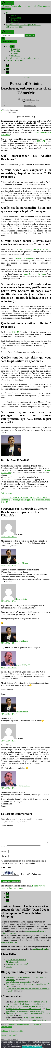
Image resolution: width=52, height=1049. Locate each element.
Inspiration (15, 22)
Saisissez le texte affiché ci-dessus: (27, 874)
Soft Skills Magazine (14, 27)
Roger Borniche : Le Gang (34, 274)
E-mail (4, 851)
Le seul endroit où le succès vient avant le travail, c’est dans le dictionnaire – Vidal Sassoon (26, 1003)
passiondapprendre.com (34, 931)
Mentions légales (12, 962)
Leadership (15, 15)
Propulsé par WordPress (10, 1035)
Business (14, 20)
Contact (9, 966)
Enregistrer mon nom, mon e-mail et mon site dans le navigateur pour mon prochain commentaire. (23, 862)
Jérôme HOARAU (31, 100)
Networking (16, 18)
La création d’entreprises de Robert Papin (33, 249)
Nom (4, 847)
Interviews (26, 77)
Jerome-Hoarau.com (9, 942)
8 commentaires (30, 106)
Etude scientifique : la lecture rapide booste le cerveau (28, 1010)
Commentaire (7, 826)
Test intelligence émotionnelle (18, 982)
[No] (43, 1047)
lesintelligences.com (9, 933)
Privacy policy (36, 1047)
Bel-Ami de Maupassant (25, 258)
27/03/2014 (29, 103)
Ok (24, 1047)
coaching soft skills (40, 949)
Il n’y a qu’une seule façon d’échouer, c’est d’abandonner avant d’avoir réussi (26, 1019)
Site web (4, 856)
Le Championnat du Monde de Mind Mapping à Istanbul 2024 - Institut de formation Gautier (25, 1007)
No (28, 1047)
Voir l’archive (7, 493)
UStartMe (41, 141)
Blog (8, 13)
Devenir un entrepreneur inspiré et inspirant (23, 24)
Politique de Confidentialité (17, 964)
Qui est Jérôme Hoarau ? (16, 960)
